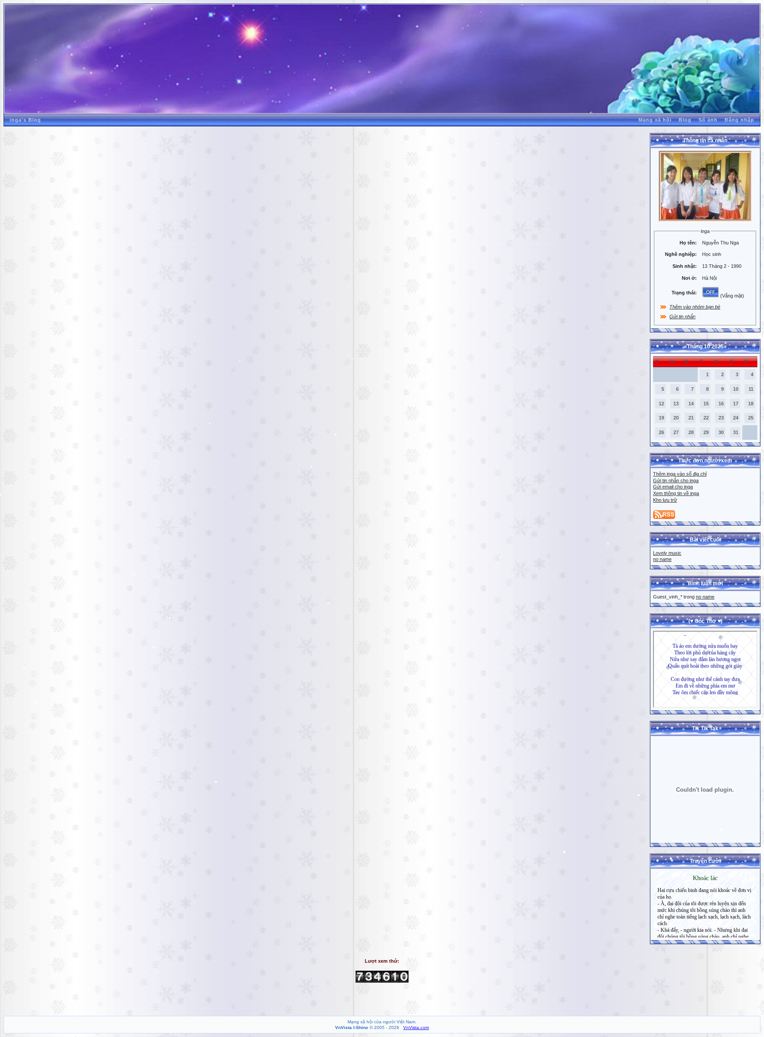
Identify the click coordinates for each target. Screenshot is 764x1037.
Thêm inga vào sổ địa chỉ (680, 474)
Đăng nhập (739, 119)
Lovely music (667, 553)
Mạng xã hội (655, 119)
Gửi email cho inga (673, 486)
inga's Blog (25, 119)
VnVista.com (416, 1027)
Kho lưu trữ (665, 500)
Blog (685, 119)
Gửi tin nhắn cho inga (676, 480)
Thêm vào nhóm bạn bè (694, 306)
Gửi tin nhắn (682, 316)
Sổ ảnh (708, 119)
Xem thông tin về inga (676, 493)
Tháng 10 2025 (705, 346)
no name (662, 559)
